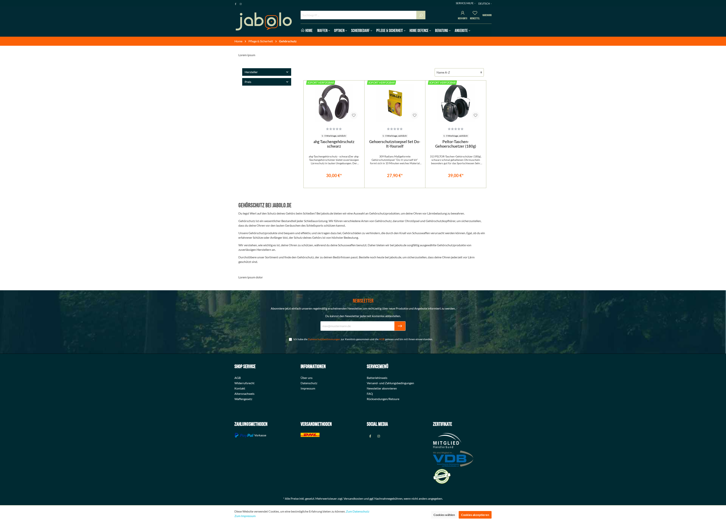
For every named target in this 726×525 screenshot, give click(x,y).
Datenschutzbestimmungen (324, 339)
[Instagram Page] (241, 3)
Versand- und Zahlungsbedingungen (390, 383)
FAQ (370, 393)
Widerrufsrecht (244, 383)
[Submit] (400, 326)
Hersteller (251, 72)
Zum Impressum (245, 516)
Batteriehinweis (377, 377)
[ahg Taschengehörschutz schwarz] (334, 103)
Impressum (308, 388)
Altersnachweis (244, 393)
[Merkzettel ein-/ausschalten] (354, 115)
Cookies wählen (444, 514)
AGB (382, 339)
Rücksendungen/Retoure (383, 399)
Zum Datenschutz (357, 511)
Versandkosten (353, 498)
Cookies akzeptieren (475, 514)
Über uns (307, 377)
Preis (248, 82)
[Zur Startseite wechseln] (263, 21)
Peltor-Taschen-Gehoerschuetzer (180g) (455, 143)
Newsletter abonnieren (382, 388)
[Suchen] (420, 15)
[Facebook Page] (235, 3)
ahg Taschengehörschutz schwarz (333, 143)
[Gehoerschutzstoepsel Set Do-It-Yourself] (394, 103)
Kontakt (239, 388)
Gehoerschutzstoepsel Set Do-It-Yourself (394, 143)
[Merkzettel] (475, 13)
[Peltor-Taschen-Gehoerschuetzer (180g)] (455, 103)
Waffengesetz (243, 399)
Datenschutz (309, 383)
